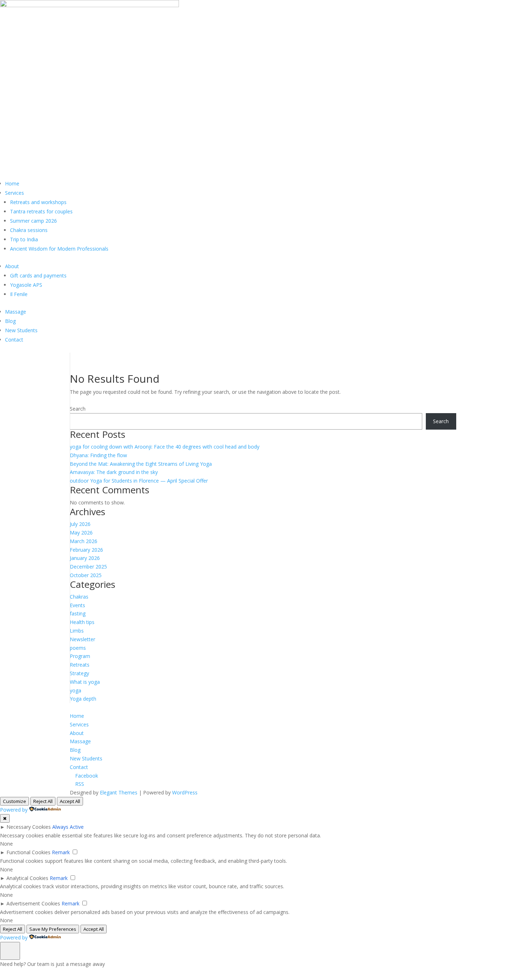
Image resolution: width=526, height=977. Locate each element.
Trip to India (24, 239)
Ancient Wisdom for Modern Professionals (59, 248)
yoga (75, 690)
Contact (14, 339)
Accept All (70, 801)
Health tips (82, 622)
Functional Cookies (28, 852)
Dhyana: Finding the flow (98, 455)
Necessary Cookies (28, 826)
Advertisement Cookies (33, 903)
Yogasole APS (26, 284)
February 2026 (86, 549)
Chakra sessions (29, 230)
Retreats (79, 664)
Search (78, 408)
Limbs (77, 630)
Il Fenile (19, 294)
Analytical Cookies (27, 878)
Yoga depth (83, 698)
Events (77, 605)
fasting (78, 613)
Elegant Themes (118, 792)
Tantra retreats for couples (41, 211)
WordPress (185, 792)
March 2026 (83, 541)
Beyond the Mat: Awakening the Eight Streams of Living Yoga (141, 463)
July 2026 (80, 524)
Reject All (43, 801)
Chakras (79, 596)
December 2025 (88, 566)
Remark (61, 852)
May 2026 (81, 532)
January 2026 (85, 558)
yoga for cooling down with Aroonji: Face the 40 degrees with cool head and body (164, 446)
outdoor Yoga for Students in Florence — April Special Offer (139, 480)
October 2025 (86, 575)
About (12, 266)
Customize (14, 801)
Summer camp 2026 (33, 220)
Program (80, 656)
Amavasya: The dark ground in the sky (114, 472)
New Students (21, 330)
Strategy (79, 673)
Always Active (68, 826)
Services (14, 192)
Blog (10, 321)
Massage (15, 311)
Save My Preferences (52, 929)
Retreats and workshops (38, 202)
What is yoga (85, 681)
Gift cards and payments (38, 275)
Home (12, 183)
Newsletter (82, 639)
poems (78, 647)
